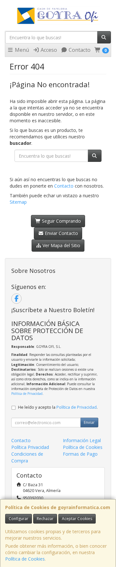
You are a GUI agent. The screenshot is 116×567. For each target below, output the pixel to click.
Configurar (18, 518)
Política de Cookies (25, 559)
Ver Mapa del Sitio (60, 245)
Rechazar (45, 518)
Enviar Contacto (61, 233)
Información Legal (82, 440)
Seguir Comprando (61, 221)
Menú (21, 49)
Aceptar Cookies (77, 518)
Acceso (48, 49)
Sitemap (18, 202)
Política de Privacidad (27, 393)
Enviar (89, 422)
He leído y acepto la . (58, 407)
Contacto (79, 49)
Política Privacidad (30, 447)
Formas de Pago (80, 454)
